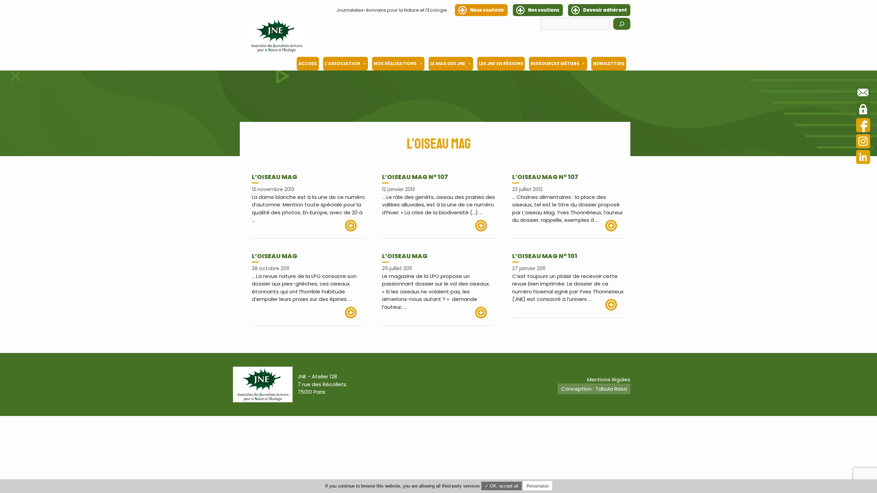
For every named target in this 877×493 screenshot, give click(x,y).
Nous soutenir (487, 10)
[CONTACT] (863, 94)
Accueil (307, 63)
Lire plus (355, 225)
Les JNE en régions (501, 63)
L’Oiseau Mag (274, 256)
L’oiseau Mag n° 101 (544, 256)
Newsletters (609, 63)
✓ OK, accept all (501, 486)
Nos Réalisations (395, 63)
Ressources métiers (555, 63)
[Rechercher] (621, 24)
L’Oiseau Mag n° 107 (415, 177)
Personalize (538, 486)
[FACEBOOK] (863, 126)
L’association (342, 63)
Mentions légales (608, 379)
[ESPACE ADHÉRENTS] (863, 110)
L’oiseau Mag (274, 177)
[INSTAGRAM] (863, 142)
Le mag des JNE (447, 63)
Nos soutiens (543, 10)
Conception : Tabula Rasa (594, 388)
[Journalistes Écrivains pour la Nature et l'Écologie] (276, 35)
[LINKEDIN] (863, 158)
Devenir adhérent (605, 10)
